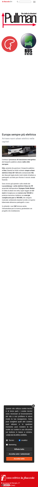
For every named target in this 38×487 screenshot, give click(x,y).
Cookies (6, 485)
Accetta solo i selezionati (19, 454)
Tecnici (11, 440)
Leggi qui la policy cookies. (16, 435)
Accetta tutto (19, 459)
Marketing (12, 445)
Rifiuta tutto (19, 449)
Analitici (24, 440)
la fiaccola (6, 2)
